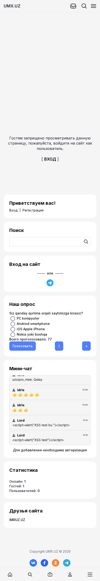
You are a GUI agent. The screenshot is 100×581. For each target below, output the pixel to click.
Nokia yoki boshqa (32, 334)
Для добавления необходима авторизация (50, 450)
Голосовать (23, 346)
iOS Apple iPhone (31, 329)
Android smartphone (33, 323)
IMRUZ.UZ (17, 520)
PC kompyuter (28, 318)
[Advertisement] (50, 62)
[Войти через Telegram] (50, 282)
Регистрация (33, 210)
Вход (13, 210)
